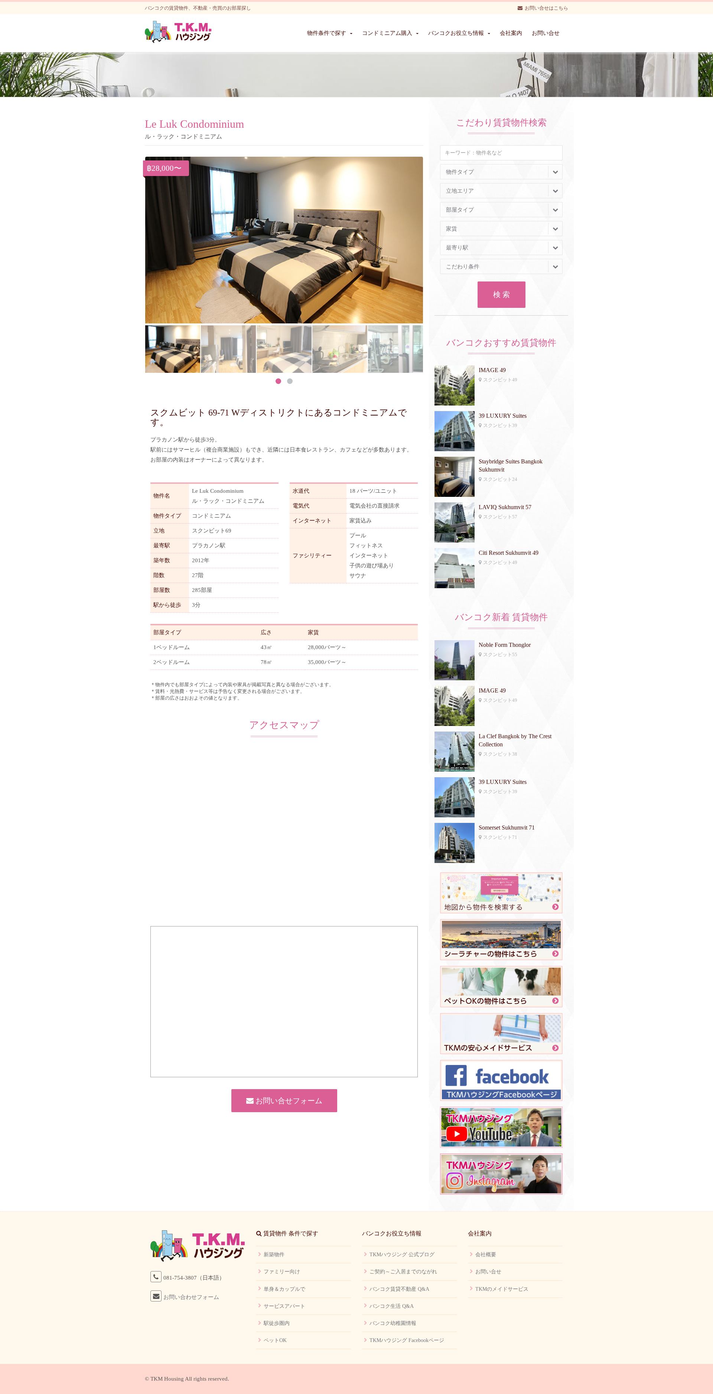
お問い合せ (546, 33)
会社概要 (485, 1254)
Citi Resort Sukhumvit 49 (508, 553)
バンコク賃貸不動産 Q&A (399, 1289)
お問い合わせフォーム (191, 1297)
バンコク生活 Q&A (391, 1306)
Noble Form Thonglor (505, 645)
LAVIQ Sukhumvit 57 (505, 507)
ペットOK (275, 1340)
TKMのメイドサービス (501, 1289)
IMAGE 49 (492, 370)
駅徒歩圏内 (277, 1323)
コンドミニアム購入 (387, 33)
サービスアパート (284, 1306)
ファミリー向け (282, 1271)
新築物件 (274, 1254)
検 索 (501, 294)
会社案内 (511, 33)
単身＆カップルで (284, 1289)
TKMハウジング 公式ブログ (401, 1254)
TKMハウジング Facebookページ (406, 1340)
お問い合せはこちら (546, 8)
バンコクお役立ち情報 (456, 33)
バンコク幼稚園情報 (392, 1323)
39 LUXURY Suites (503, 416)
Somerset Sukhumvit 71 (507, 827)
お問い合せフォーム (288, 1101)
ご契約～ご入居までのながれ (403, 1271)
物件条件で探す (326, 33)
